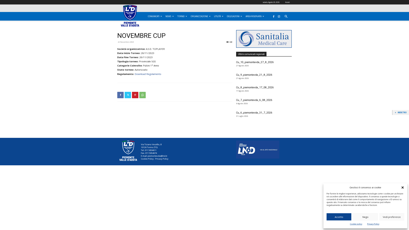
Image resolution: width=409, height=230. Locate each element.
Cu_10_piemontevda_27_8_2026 (255, 62)
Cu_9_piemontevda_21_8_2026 (254, 74)
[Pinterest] (135, 95)
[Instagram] (279, 16)
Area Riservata (254, 16)
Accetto (339, 216)
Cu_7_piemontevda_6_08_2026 (254, 100)
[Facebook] (273, 16)
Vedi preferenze (392, 216)
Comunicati (153, 16)
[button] (402, 187)
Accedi (287, 2)
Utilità (217, 16)
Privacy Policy (373, 224)
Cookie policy (356, 224)
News (168, 16)
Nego (365, 216)
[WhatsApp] (142, 95)
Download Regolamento (148, 74)
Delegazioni (233, 16)
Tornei (181, 16)
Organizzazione (199, 16)
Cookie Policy (147, 158)
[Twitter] (128, 95)
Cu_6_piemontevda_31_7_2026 (254, 112)
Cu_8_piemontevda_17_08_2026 (255, 87)
